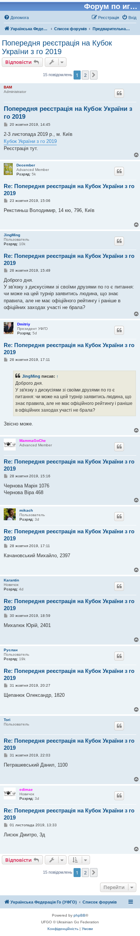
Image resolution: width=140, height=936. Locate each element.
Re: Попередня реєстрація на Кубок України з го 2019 (69, 189)
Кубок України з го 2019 (30, 141)
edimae (26, 789)
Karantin (11, 580)
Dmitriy (23, 324)
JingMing (12, 235)
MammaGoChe (32, 441)
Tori (7, 720)
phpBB (79, 915)
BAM (8, 87)
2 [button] (85, 75)
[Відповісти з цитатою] (119, 93)
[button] (93, 75)
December (25, 165)
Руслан (11, 650)
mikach (26, 510)
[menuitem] (16, 17)
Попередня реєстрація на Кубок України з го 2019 (57, 47)
